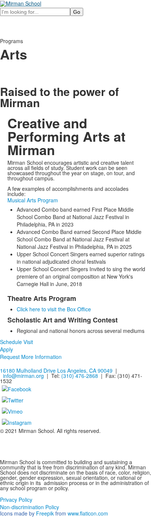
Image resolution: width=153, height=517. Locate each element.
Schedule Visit (16, 342)
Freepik (45, 513)
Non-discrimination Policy (29, 507)
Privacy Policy (16, 499)
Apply (6, 349)
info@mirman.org (23, 375)
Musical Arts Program (32, 200)
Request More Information (31, 356)
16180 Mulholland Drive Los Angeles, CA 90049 (56, 370)
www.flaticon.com (88, 513)
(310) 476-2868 (79, 375)
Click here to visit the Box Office (54, 309)
